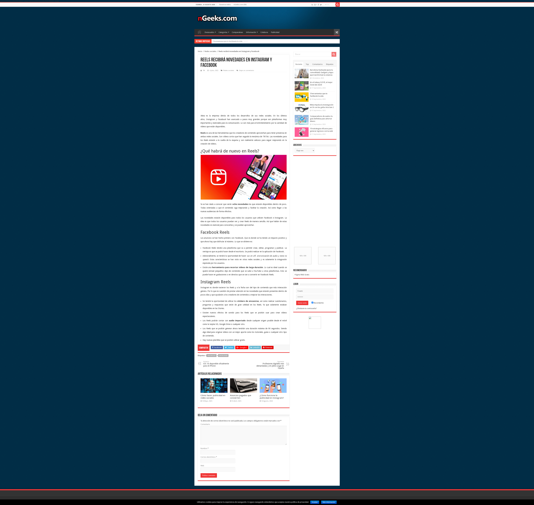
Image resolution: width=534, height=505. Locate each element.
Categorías (223, 32)
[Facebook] (318, 4)
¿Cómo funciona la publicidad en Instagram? (272, 396)
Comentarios (317, 64)
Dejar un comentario (246, 70)
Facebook (212, 356)
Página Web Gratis (302, 275)
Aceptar (315, 502)
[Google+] (315, 4)
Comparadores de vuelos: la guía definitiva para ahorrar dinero (321, 118)
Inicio (199, 32)
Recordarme (318, 303)
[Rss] (312, 4)
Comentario (205, 424)
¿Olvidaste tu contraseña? (306, 308)
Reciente (299, 64)
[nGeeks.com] (217, 17)
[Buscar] (338, 4)
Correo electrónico (209, 457)
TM (204, 70)
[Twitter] (321, 4)
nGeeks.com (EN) (240, 5)
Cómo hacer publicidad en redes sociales (213, 396)
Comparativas (237, 32)
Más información (329, 502)
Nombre (205, 448)
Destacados (209, 32)
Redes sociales (210, 51)
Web (202, 466)
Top (307, 64)
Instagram (223, 356)
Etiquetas (329, 64)
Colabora (264, 32)
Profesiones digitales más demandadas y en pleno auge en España (270, 365)
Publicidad (275, 32)
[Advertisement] (221, 91)
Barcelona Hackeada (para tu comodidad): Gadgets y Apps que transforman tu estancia (321, 72)
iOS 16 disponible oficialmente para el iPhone (216, 364)
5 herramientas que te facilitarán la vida (227, 41)
